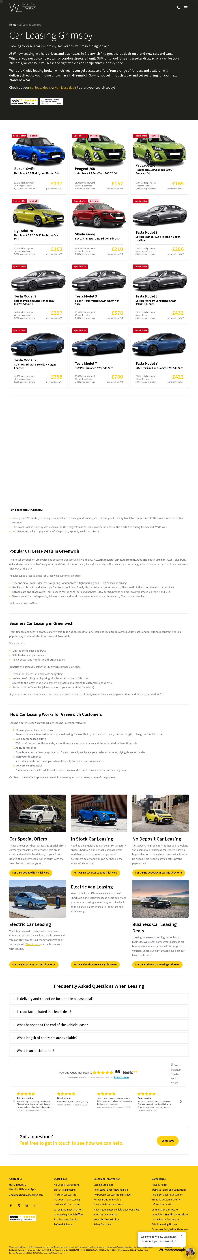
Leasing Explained (103, 1185)
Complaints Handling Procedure (170, 1215)
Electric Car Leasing (65, 1190)
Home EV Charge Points (106, 1219)
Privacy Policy (159, 1185)
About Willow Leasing (105, 1215)
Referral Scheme (63, 1224)
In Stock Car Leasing (65, 1195)
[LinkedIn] (35, 1206)
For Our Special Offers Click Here (30, 873)
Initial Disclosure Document (167, 1195)
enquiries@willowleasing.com (26, 1195)
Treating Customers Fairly (166, 1200)
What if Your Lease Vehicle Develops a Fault (117, 1210)
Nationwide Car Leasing (67, 1204)
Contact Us (167, 1141)
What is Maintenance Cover (108, 1204)
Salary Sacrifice (102, 1224)
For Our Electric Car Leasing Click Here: (34, 965)
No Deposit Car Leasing (67, 1185)
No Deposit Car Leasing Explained (112, 1195)
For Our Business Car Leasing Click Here (157, 965)
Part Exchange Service (66, 1219)
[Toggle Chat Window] (190, 1252)
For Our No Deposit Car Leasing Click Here (158, 873)
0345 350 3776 (17, 1185)
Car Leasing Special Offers (68, 1210)
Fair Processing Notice (164, 1224)
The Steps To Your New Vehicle (110, 1190)
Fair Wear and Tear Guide (107, 1200)
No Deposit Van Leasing (67, 1200)
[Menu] (186, 8)
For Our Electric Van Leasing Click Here (95, 965)
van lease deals (66, 87)
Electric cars (33, 944)
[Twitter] (19, 1206)
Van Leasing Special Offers (68, 1215)
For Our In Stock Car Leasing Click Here (95, 873)
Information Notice (162, 1204)
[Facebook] (11, 1206)
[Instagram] (27, 1206)
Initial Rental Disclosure (165, 1219)
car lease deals (40, 87)
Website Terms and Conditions (169, 1190)
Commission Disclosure (165, 1210)
